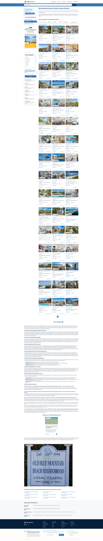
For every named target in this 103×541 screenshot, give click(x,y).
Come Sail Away (42, 72)
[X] (28, 525)
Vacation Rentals (53, 1)
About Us (53, 523)
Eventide (40, 127)
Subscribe (61, 534)
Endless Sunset (68, 235)
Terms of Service (73, 524)
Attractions (59, 1)
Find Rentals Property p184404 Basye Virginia (48, 508)
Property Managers (45, 524)
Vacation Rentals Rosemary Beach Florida (49, 497)
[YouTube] (24, 525)
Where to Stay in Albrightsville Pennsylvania (38, 515)
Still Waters (68, 90)
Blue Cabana (55, 127)
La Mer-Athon (68, 35)
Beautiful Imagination (69, 272)
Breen (67, 217)
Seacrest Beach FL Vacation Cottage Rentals (31, 491)
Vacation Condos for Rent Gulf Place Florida (31, 497)
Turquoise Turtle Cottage (43, 217)
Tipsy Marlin (55, 217)
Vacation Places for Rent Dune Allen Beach (49, 494)
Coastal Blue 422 (69, 108)
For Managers (75, 1)
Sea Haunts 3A (55, 145)
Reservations (72, 523)
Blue (53, 272)
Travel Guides (64, 1)
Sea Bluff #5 (55, 163)
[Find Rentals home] (29, 1)
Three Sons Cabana (69, 254)
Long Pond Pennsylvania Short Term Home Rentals (65, 515)
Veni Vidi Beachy (69, 290)
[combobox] (48, 5)
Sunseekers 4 (68, 199)
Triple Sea (68, 127)
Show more (26, 65)
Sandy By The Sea (69, 72)
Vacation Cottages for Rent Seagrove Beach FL (68, 491)
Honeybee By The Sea (56, 254)
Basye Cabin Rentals (57, 508)
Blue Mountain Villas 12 (43, 235)
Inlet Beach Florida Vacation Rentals (66, 494)
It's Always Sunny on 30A (57, 290)
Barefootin (54, 199)
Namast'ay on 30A (69, 308)
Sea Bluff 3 (41, 254)
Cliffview (40, 272)
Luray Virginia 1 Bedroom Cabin (37, 508)
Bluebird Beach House (43, 90)
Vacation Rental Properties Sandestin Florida (31, 494)
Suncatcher (41, 145)
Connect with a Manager (30, 13)
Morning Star (55, 35)
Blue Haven (41, 290)
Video (53, 524)
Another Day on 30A (56, 72)
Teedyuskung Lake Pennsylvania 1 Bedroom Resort (51, 515)
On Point (67, 145)
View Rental (48, 60)
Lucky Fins (41, 108)
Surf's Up (40, 199)
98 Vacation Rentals (30, 46)
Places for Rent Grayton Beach (47, 491)
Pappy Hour (41, 163)
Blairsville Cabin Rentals (57, 505)
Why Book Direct (69, 1)
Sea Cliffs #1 (55, 90)
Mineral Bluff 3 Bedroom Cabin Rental (48, 505)
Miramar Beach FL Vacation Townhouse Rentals (68, 497)
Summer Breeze (42, 308)
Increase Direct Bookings (64, 523)
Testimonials (63, 524)
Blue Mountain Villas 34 (57, 108)
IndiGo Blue (41, 35)
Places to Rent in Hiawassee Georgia (37, 505)
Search (30, 76)
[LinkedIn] (26, 525)
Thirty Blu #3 (55, 308)
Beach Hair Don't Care (70, 163)
